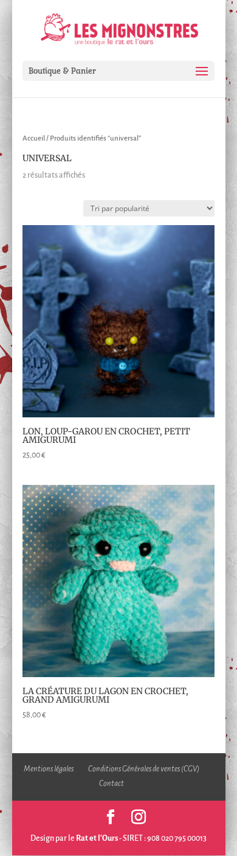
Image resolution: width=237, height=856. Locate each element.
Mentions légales (49, 769)
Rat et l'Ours (97, 838)
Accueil (33, 138)
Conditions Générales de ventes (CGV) (143, 769)
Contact (111, 783)
